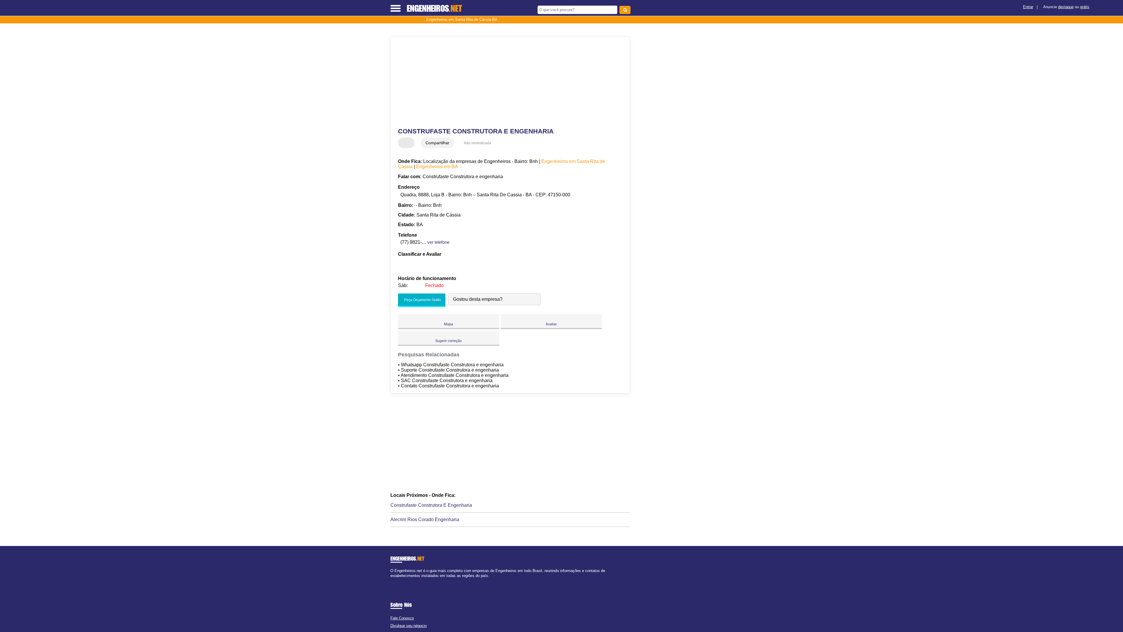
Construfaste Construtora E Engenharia (431, 505)
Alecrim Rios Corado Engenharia (424, 519)
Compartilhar (437, 142)
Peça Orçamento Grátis (422, 300)
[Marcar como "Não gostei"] (410, 142)
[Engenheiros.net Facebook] (391, 580)
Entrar (1028, 7)
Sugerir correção (448, 341)
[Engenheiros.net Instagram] (397, 580)
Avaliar (551, 324)
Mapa (448, 324)
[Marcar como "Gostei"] (403, 142)
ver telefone (438, 242)
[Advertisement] (507, 82)
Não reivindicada (477, 143)
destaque (1066, 7)
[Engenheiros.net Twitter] (394, 580)
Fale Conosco (402, 618)
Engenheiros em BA (437, 166)
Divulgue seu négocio (408, 626)
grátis (1084, 7)
